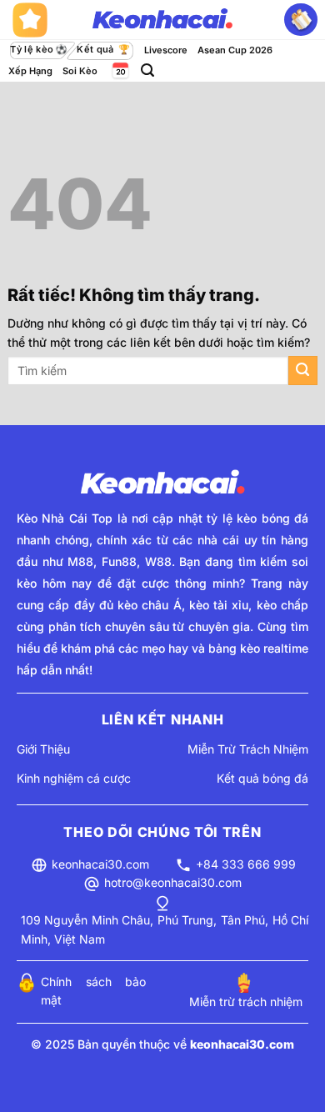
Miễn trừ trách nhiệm (245, 1001)
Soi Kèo (80, 71)
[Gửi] (303, 370)
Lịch (119, 70)
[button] (147, 70)
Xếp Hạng (30, 71)
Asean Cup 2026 (235, 50)
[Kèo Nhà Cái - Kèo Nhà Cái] (162, 20)
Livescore (166, 50)
